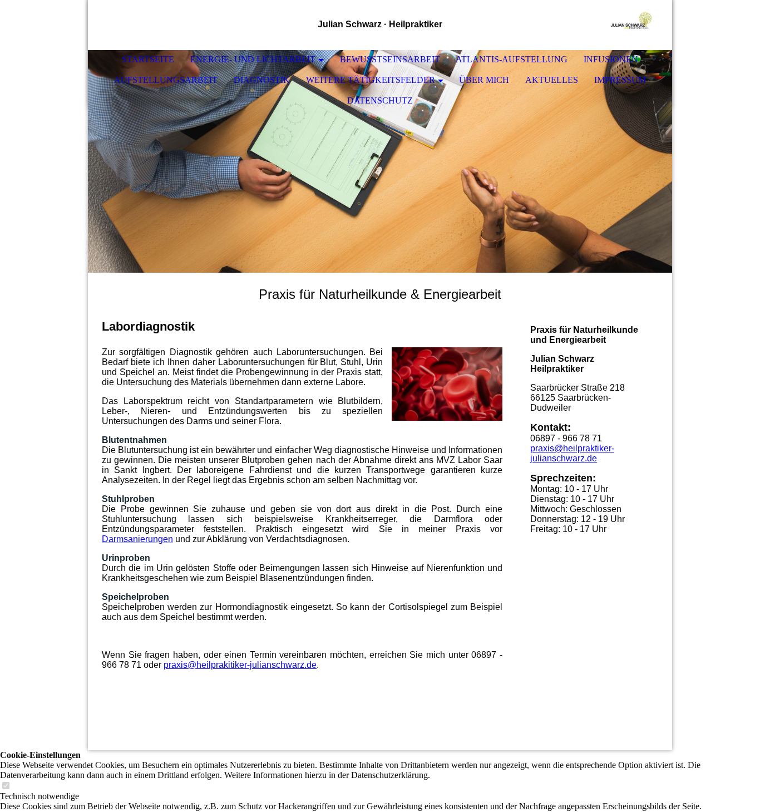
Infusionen (611, 59)
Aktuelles (551, 80)
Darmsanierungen (137, 539)
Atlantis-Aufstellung (511, 59)
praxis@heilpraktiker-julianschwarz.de (572, 453)
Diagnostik (262, 80)
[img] (630, 25)
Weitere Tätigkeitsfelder (370, 80)
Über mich (484, 80)
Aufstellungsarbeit (166, 80)
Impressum (620, 80)
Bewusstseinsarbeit (390, 59)
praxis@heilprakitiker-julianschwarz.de (240, 665)
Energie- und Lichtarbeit (252, 59)
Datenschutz (380, 100)
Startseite (148, 59)
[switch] (5, 786)
